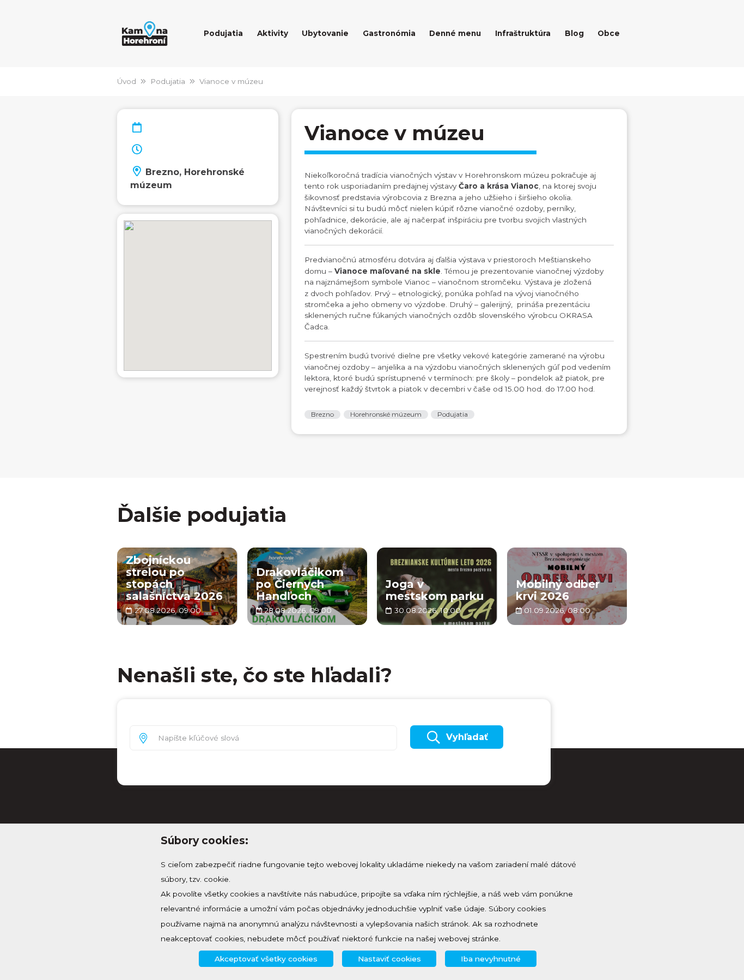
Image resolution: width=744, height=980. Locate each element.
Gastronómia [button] (389, 33)
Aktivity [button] (272, 33)
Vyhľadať (467, 737)
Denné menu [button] (455, 33)
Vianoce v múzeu (231, 81)
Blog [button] (574, 33)
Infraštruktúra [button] (523, 33)
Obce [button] (608, 33)
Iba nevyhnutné (491, 958)
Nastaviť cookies (389, 958)
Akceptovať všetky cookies (266, 958)
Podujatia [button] (223, 33)
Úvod (126, 81)
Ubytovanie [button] (325, 33)
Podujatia (167, 81)
